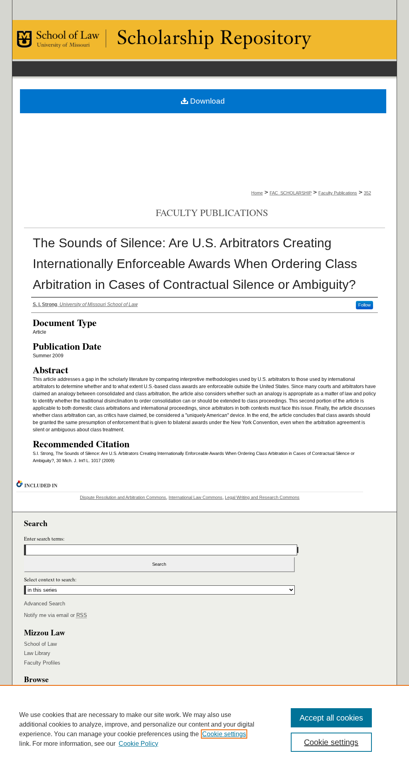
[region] (204, 729)
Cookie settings (224, 734)
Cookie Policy (138, 743)
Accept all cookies (331, 717)
